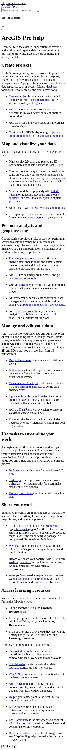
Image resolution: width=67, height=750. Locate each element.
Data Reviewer (28, 409)
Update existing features (23, 396)
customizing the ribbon (50, 135)
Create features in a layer (23, 383)
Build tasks (15, 470)
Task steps (15, 480)
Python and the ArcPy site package (43, 304)
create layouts (36, 217)
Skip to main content (13, 3)
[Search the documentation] (38, 11)
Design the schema (20, 360)
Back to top (9, 746)
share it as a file (27, 578)
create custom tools (25, 278)
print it (44, 578)
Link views (58, 178)
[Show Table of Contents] (2, 29)
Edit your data (17, 370)
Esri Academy (17, 706)
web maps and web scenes (30, 122)
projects (56, 73)
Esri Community (18, 719)
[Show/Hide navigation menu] (17, 7)
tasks (15, 447)
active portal (50, 89)
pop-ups (60, 207)
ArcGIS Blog (17, 683)
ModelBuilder (22, 284)
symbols (44, 207)
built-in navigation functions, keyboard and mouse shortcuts (34, 195)
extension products (26, 311)
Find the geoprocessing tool (25, 258)
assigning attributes (31, 386)
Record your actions (21, 493)
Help (12, 697)
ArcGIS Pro (8, 6)
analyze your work (20, 562)
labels (34, 207)
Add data (14, 109)
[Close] (2, 26)
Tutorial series (17, 664)
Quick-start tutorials (20, 651)
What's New (16, 674)
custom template (40, 99)
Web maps (15, 545)
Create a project (18, 96)
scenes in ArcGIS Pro (50, 164)
